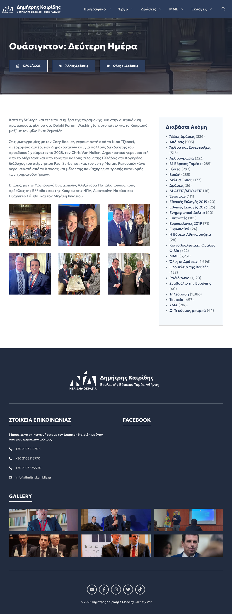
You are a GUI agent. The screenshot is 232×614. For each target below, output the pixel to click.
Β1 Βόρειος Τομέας (185, 163)
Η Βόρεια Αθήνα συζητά (190, 234)
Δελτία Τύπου (180, 180)
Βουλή (174, 174)
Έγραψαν (177, 196)
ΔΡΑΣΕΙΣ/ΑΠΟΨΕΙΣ (185, 191)
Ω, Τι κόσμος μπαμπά (187, 310)
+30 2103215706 (28, 449)
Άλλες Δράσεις (182, 136)
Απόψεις (176, 142)
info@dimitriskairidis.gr (33, 477)
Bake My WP (143, 602)
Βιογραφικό (95, 9)
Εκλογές (199, 9)
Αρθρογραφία (181, 158)
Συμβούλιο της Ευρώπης (190, 283)
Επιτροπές (178, 218)
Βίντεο (175, 169)
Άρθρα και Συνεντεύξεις (190, 147)
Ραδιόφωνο (179, 278)
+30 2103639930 (28, 468)
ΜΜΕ (173, 9)
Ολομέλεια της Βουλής (188, 267)
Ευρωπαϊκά (179, 229)
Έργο (123, 9)
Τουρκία (176, 299)
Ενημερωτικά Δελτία (187, 212)
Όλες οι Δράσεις (183, 261)
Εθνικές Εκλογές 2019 (188, 201)
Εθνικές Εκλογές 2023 (188, 207)
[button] (223, 9)
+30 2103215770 (27, 458)
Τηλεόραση (179, 294)
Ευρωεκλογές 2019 (185, 223)
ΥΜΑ (173, 305)
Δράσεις (148, 9)
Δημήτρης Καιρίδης (38, 7)
